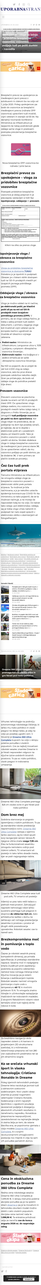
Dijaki (12, 558)
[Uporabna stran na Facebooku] (19, 4)
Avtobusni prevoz (13, 554)
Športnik (4, 569)
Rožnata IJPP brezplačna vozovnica (13, 567)
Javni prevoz (19, 558)
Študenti (11, 569)
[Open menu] (3, 16)
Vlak (25, 569)
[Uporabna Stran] (20, 9)
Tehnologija (6, 651)
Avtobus (3, 554)
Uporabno (5, 25)
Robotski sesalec (21, 1252)
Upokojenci (19, 569)
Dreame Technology (25, 1250)
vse (13, 651)
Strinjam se (28, 1279)
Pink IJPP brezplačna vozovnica (29, 565)
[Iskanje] (29, 4)
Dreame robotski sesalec (9, 1250)
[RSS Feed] (24, 4)
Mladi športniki (17, 563)
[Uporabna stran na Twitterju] (14, 4)
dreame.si (12, 1205)
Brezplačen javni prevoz (18, 556)
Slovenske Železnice (33, 567)
